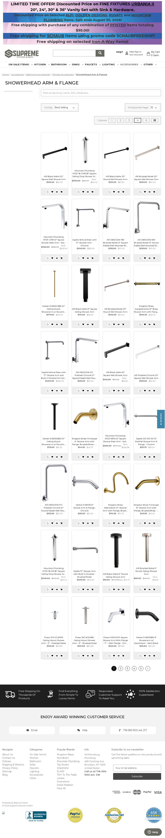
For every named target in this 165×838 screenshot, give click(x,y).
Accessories (129, 64)
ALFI (69, 15)
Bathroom (59, 64)
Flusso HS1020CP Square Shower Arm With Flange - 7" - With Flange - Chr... (115, 640)
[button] (161, 419)
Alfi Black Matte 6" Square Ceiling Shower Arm (84, 310)
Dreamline (63, 768)
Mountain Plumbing (68, 761)
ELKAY (60, 771)
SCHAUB (55, 35)
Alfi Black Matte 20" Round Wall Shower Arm (115, 177)
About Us (7, 754)
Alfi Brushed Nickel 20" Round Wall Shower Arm (115, 310)
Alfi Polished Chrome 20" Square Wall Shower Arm (146, 376)
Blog (5, 774)
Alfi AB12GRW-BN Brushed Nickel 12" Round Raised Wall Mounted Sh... (146, 243)
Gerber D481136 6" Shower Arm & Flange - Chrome (84, 508)
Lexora (60, 778)
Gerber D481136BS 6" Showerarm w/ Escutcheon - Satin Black (146, 640)
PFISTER (118, 25)
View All (61, 788)
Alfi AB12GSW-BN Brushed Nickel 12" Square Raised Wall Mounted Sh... (115, 243)
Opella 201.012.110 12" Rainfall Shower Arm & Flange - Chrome (146, 441)
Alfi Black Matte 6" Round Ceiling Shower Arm (115, 575)
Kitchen (40, 64)
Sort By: (48, 107)
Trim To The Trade (67, 774)
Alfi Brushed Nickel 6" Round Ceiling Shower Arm (146, 571)
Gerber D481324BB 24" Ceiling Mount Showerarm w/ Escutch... (54, 309)
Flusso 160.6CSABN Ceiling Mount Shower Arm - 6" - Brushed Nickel (84, 640)
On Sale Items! (19, 64)
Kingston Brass (65, 754)
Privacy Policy (10, 768)
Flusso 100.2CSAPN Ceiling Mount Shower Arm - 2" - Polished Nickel (53, 640)
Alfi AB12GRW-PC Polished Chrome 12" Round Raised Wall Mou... (53, 508)
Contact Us (8, 757)
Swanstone (63, 781)
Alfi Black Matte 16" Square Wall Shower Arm (115, 373)
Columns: (102, 120)
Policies (6, 761)
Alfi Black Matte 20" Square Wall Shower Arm (54, 177)
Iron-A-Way (103, 41)
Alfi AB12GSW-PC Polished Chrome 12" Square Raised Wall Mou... (84, 375)
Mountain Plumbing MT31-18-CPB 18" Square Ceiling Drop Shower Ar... (84, 173)
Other (148, 64)
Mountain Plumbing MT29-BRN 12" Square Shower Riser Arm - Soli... (115, 438)
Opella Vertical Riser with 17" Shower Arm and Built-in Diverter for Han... (53, 375)
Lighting (109, 64)
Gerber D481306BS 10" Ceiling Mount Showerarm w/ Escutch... (54, 441)
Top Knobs (63, 764)
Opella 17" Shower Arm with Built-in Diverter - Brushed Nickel (84, 574)
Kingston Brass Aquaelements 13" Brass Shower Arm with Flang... (146, 309)
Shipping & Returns (13, 764)
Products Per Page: (138, 107)
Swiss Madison (65, 784)
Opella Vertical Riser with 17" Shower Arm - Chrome (84, 243)
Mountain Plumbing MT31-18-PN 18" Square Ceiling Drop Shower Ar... (53, 571)
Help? (119, 52)
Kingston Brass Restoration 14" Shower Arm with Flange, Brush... (115, 508)
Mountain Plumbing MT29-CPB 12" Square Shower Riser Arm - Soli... (53, 240)
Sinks (76, 64)
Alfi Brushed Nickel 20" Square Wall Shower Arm (146, 177)
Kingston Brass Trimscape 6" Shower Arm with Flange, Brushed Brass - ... (84, 441)
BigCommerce (21, 802)
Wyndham (63, 757)
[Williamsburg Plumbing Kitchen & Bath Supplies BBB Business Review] (36, 815)
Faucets (91, 64)
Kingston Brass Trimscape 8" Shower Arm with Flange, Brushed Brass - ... (146, 508)
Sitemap (7, 771)
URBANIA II (142, 4)
